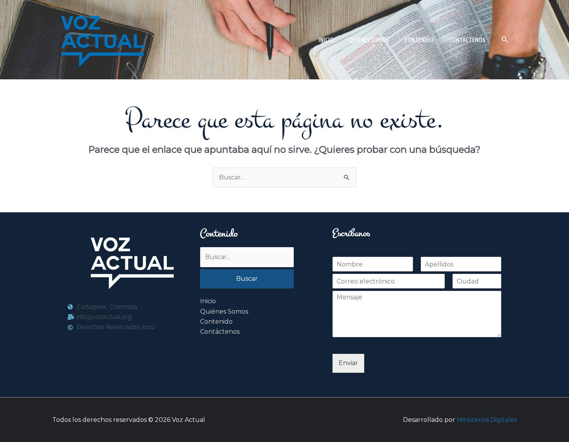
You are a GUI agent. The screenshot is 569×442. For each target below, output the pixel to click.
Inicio (208, 301)
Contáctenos (220, 331)
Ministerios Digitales (487, 419)
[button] (505, 40)
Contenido (216, 321)
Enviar (348, 363)
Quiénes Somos (224, 311)
